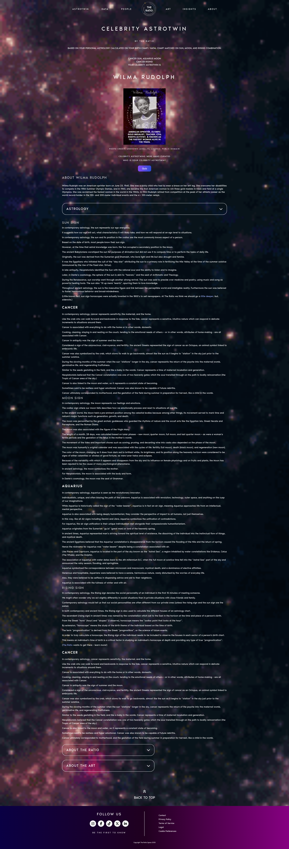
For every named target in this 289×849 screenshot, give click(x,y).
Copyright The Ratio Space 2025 (145, 842)
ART (168, 9)
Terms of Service (166, 823)
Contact (162, 815)
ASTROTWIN (80, 9)
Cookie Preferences (167, 831)
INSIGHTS (189, 9)
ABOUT (212, 9)
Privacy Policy (165, 819)
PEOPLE (126, 9)
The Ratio (68, 645)
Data (105, 9)
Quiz (144, 168)
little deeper (207, 296)
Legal (161, 827)
